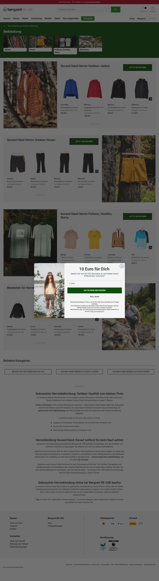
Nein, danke (94, 297)
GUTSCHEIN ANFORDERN (95, 290)
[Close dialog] (122, 266)
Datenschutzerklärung (97, 311)
